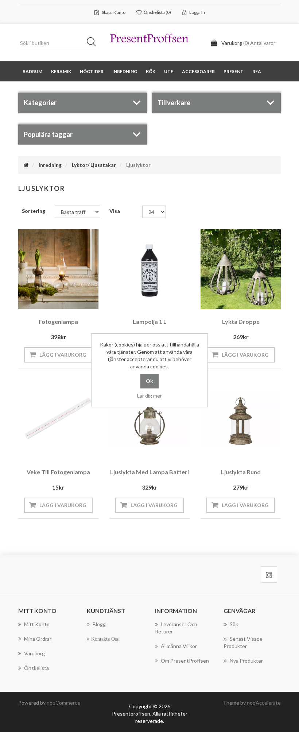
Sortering (33, 211)
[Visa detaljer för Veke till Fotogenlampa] (58, 419)
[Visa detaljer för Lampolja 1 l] (149, 269)
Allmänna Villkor (179, 646)
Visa (114, 211)
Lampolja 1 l (150, 321)
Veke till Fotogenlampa (58, 471)
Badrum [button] (32, 71)
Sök (93, 43)
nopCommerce (63, 703)
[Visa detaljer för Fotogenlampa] (58, 269)
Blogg (99, 624)
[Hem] (26, 165)
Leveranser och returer (176, 628)
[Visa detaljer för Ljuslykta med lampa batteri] (149, 419)
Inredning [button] (124, 71)
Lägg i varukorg (62, 355)
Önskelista (36, 668)
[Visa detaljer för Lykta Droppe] (241, 269)
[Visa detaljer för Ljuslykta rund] (241, 419)
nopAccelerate (264, 703)
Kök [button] (150, 71)
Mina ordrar (37, 639)
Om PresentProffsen (185, 661)
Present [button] (234, 71)
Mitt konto (37, 624)
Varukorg (34, 653)
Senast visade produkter (243, 642)
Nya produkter (246, 661)
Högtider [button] (92, 71)
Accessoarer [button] (198, 71)
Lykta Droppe (241, 321)
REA (256, 71)
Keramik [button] (61, 71)
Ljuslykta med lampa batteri (149, 471)
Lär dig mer (149, 395)
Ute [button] (168, 71)
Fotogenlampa (58, 321)
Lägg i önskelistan (56, 302)
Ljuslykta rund (241, 471)
